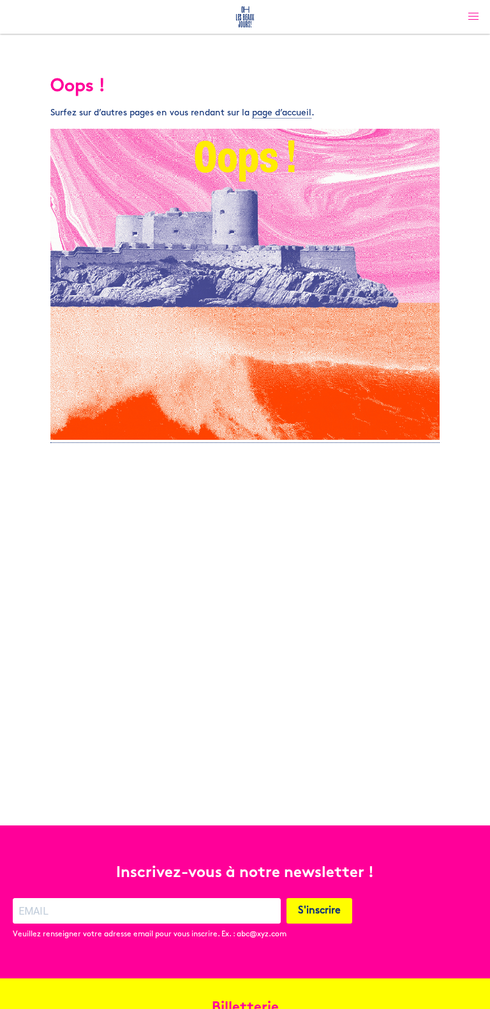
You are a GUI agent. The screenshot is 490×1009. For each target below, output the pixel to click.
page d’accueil (281, 113)
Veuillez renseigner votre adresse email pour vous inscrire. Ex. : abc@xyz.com (149, 934)
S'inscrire (319, 911)
